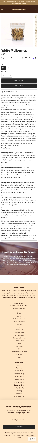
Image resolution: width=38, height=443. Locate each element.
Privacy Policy (15, 435)
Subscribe (19, 427)
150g (3, 68)
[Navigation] (2, 9)
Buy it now (19, 85)
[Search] (32, 9)
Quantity (5, 71)
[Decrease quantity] (3, 75)
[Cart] (36, 9)
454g (9, 68)
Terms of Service (28, 435)
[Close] (35, 403)
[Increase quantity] (10, 75)
